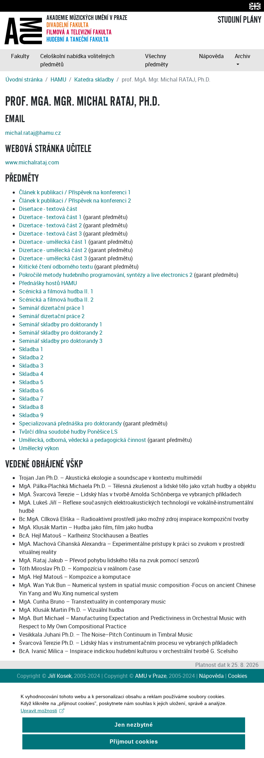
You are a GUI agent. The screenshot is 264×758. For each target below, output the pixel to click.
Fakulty (20, 56)
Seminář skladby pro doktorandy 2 (60, 332)
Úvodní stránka (24, 79)
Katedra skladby (94, 79)
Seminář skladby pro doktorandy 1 (60, 324)
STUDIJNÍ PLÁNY (239, 20)
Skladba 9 (31, 415)
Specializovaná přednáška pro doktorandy (70, 423)
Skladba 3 (31, 365)
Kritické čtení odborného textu (56, 266)
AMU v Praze (150, 676)
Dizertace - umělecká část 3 (53, 258)
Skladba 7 (31, 398)
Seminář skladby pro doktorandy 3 (60, 341)
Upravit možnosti (39, 710)
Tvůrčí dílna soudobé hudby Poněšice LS (68, 431)
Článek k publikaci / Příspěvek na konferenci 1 (75, 192)
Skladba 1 (31, 349)
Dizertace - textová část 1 (50, 217)
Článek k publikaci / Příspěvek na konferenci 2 (75, 200)
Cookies (237, 676)
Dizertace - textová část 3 (50, 233)
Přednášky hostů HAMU (48, 283)
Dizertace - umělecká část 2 (53, 250)
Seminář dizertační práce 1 (52, 308)
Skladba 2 (31, 357)
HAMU (58, 79)
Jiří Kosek (60, 676)
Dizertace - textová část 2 (50, 225)
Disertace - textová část (48, 209)
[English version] (253, 6)
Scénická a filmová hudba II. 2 (56, 299)
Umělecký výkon (39, 448)
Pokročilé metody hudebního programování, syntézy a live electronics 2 (105, 275)
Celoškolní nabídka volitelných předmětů (77, 60)
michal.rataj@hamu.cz (33, 133)
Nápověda (211, 56)
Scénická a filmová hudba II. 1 (56, 291)
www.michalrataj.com (32, 162)
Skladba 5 (31, 382)
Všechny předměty (156, 60)
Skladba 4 (31, 374)
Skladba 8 (31, 407)
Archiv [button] (242, 56)
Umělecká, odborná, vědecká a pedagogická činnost (82, 440)
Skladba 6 (31, 390)
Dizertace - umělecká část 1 (53, 242)
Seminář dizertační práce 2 (52, 316)
